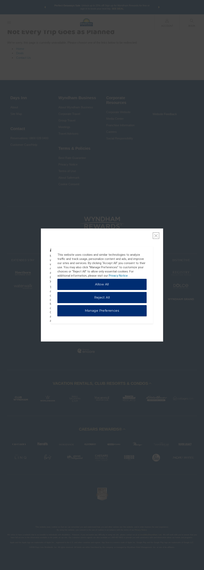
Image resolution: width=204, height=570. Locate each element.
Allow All (102, 284)
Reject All (102, 297)
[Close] (156, 235)
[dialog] (102, 285)
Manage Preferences (102, 310)
